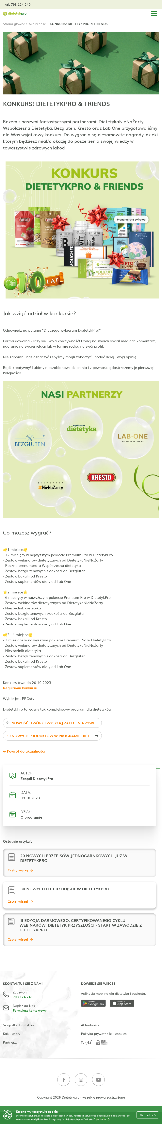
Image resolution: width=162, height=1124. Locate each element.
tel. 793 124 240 (18, 4)
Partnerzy (10, 1042)
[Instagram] (81, 1080)
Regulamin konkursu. (20, 687)
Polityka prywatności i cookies (104, 1033)
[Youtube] (98, 1080)
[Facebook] (63, 1080)
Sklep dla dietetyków (18, 1024)
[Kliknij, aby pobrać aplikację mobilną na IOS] (124, 1004)
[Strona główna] (15, 14)
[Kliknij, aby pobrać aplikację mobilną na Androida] (95, 1004)
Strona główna (14, 24)
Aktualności (37, 24)
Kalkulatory (11, 1033)
